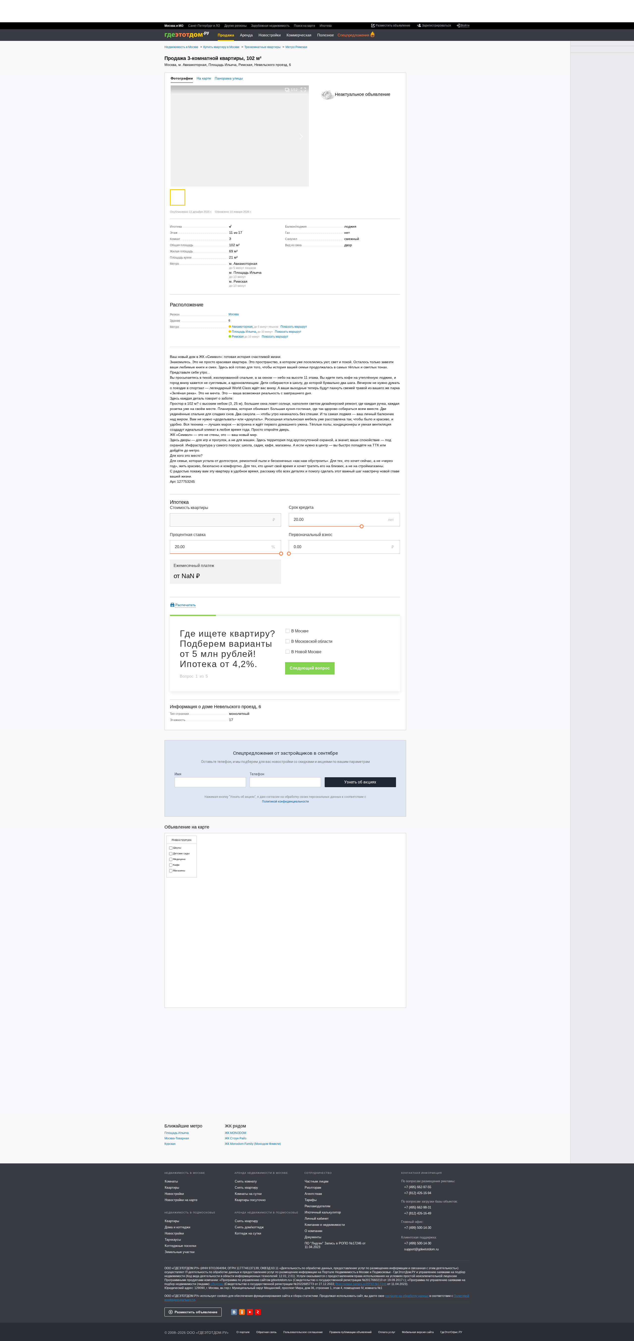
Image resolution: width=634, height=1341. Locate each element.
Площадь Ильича (244, 331)
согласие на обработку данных (407, 1296)
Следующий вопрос (310, 668)
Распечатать (185, 605)
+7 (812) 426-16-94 (417, 1193)
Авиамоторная (242, 326)
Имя (178, 774)
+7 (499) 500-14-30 (417, 1228)
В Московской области (311, 641)
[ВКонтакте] (234, 1312)
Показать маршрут (294, 326)
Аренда (246, 35)
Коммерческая (299, 35)
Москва (234, 314)
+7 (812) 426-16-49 (417, 1213)
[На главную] (188, 34)
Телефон (257, 774)
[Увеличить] (303, 89)
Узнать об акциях (360, 782)
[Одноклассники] (242, 1312)
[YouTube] (250, 1312)
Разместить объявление (196, 1312)
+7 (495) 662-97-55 (417, 1187)
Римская (238, 336)
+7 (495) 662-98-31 (417, 1207)
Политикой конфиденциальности (285, 801)
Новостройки (270, 35)
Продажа (226, 35)
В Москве (300, 631)
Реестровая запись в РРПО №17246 (361, 1284)
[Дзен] (258, 1312)
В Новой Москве (306, 652)
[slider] (362, 526)
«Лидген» (217, 1284)
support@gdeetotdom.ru (421, 1249)
